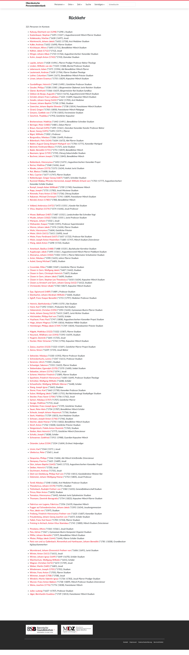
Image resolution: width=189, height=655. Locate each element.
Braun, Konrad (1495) (39, 128)
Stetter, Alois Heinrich (40, 431)
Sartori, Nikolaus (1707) (40, 400)
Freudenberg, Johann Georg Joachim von (48, 517)
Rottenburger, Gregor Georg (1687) (46, 178)
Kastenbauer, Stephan (40, 35)
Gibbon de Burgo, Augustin (42, 94)
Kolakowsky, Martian (39, 38)
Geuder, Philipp (37, 88)
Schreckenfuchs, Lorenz (41, 359)
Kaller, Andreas (36, 45)
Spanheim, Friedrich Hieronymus (45, 378)
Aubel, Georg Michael (40, 261)
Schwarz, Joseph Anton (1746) (44, 419)
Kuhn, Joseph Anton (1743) (42, 57)
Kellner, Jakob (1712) (39, 51)
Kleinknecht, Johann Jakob (42, 41)
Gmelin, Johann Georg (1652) (43, 100)
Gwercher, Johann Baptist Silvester (46, 107)
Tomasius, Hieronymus (40, 495)
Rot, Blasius (35, 172)
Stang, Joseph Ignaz (39, 387)
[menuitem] (125, 642)
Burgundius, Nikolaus (39, 137)
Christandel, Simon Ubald (41, 286)
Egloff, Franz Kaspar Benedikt (43, 298)
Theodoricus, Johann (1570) (42, 486)
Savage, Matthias (37, 403)
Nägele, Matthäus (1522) (41, 332)
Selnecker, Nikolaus (38, 356)
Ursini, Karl (35, 449)
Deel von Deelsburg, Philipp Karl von (46, 474)
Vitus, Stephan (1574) (40, 209)
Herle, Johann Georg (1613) (42, 313)
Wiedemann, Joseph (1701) (42, 569)
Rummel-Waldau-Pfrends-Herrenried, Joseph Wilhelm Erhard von (60, 181)
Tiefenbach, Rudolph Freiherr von (45, 489)
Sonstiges (98, 4)
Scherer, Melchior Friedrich (42, 375)
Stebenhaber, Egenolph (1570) (44, 368)
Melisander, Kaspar (38, 224)
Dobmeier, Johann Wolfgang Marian (46, 477)
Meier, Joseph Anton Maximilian (44, 240)
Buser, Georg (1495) (39, 131)
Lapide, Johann (37, 63)
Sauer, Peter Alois (38, 409)
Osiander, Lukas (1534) (40, 443)
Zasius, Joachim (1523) (40, 347)
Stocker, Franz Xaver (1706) (42, 397)
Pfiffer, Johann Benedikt (41, 535)
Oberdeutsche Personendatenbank (36, 4)
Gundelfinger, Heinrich (40, 84)
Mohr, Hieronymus (38, 230)
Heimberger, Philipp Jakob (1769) (45, 326)
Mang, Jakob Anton (38, 243)
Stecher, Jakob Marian (40, 422)
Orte (70, 4)
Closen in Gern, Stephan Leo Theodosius (48, 280)
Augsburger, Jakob (38, 252)
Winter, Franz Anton (39, 573)
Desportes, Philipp (38, 458)
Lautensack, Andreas (39, 72)
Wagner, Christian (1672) (41, 563)
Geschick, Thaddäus (39, 116)
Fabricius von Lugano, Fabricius (44, 504)
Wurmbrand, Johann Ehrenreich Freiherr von (50, 550)
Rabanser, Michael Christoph (43, 197)
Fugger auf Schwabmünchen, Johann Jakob (49, 508)
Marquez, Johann (38, 221)
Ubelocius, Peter (37, 452)
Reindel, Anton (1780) (40, 200)
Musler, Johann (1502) (40, 218)
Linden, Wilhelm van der (41, 66)
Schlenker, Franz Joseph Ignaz (43, 406)
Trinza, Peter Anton (38, 492)
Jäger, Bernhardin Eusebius (42, 594)
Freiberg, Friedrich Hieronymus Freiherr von (50, 514)
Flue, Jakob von (37, 511)
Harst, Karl (34, 307)
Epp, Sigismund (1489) (40, 292)
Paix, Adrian (35, 532)
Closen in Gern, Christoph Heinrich (46, 273)
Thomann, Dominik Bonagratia (44, 499)
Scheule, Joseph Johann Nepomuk (45, 412)
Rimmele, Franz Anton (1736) (43, 194)
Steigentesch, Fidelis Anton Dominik (46, 428)
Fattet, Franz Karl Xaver (40, 520)
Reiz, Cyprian (36, 175)
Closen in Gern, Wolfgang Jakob (44, 270)
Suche (88, 4)
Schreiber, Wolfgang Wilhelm (43, 381)
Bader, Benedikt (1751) (40, 150)
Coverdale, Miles (37, 267)
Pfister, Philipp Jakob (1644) (42, 538)
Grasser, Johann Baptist (40, 103)
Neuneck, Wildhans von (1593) (44, 335)
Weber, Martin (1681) (40, 566)
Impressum (133, 642)
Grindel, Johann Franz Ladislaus (44, 97)
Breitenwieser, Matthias (41, 122)
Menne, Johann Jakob (40, 227)
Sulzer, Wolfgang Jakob (40, 394)
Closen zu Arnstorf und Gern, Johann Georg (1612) (53, 283)
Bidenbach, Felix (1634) (40, 141)
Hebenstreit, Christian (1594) (43, 310)
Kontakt (125, 642)
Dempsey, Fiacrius (38, 461)
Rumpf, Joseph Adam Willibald (44, 187)
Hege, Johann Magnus (40, 323)
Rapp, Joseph (36, 191)
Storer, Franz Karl (38, 390)
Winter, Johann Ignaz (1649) (43, 557)
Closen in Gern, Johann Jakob (43, 277)
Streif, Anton (36, 425)
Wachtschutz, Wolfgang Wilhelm (45, 560)
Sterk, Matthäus (37, 416)
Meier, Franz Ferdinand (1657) (44, 237)
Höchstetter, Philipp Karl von (43, 316)
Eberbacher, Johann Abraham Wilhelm (47, 295)
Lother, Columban (38, 76)
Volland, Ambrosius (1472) (42, 206)
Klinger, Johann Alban (40, 54)
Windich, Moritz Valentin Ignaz (44, 579)
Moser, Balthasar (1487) (40, 215)
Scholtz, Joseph (37, 435)
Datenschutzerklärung (145, 642)
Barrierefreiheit (158, 642)
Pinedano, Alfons (37, 529)
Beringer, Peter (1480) (40, 125)
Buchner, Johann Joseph (41, 156)
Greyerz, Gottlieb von (40, 113)
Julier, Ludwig (36, 591)
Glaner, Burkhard (37, 91)
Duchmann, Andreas (39, 471)
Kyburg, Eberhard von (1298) (43, 32)
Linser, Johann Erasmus (40, 79)
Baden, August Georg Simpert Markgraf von (50, 144)
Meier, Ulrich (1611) (39, 233)
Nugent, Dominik (38, 338)
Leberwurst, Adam (38, 69)
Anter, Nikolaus (37, 258)
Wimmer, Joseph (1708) (41, 576)
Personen (58, 4)
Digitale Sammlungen (69, 632)
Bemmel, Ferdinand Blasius (42, 147)
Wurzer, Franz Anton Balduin (43, 582)
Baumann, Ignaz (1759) (40, 153)
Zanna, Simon (36, 350)
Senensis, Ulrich (37, 362)
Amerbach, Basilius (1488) (41, 249)
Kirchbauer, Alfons (38, 48)
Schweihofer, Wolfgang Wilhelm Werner (48, 384)
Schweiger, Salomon (39, 365)
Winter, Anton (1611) (39, 554)
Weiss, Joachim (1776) (40, 585)
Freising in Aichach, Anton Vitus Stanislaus (49, 523)
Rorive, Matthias (37, 165)
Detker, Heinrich (37, 468)
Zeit (79, 4)
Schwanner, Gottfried (39, 438)
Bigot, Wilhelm (36, 134)
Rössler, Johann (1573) (40, 168)
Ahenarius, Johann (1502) (41, 255)
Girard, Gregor (36, 110)
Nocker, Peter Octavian (40, 341)
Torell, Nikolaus (37, 483)
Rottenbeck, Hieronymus (41, 162)
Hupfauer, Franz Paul (39, 320)
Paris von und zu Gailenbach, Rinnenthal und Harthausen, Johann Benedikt (64, 542)
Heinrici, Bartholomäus (40, 304)
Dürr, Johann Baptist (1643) (42, 464)
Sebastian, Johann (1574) (41, 372)
